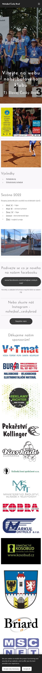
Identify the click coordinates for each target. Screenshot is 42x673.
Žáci (8, 219)
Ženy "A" (9, 212)
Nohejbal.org (11, 179)
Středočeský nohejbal (14, 182)
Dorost (9, 216)
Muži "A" (9, 205)
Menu (39, 4)
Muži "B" (9, 209)
